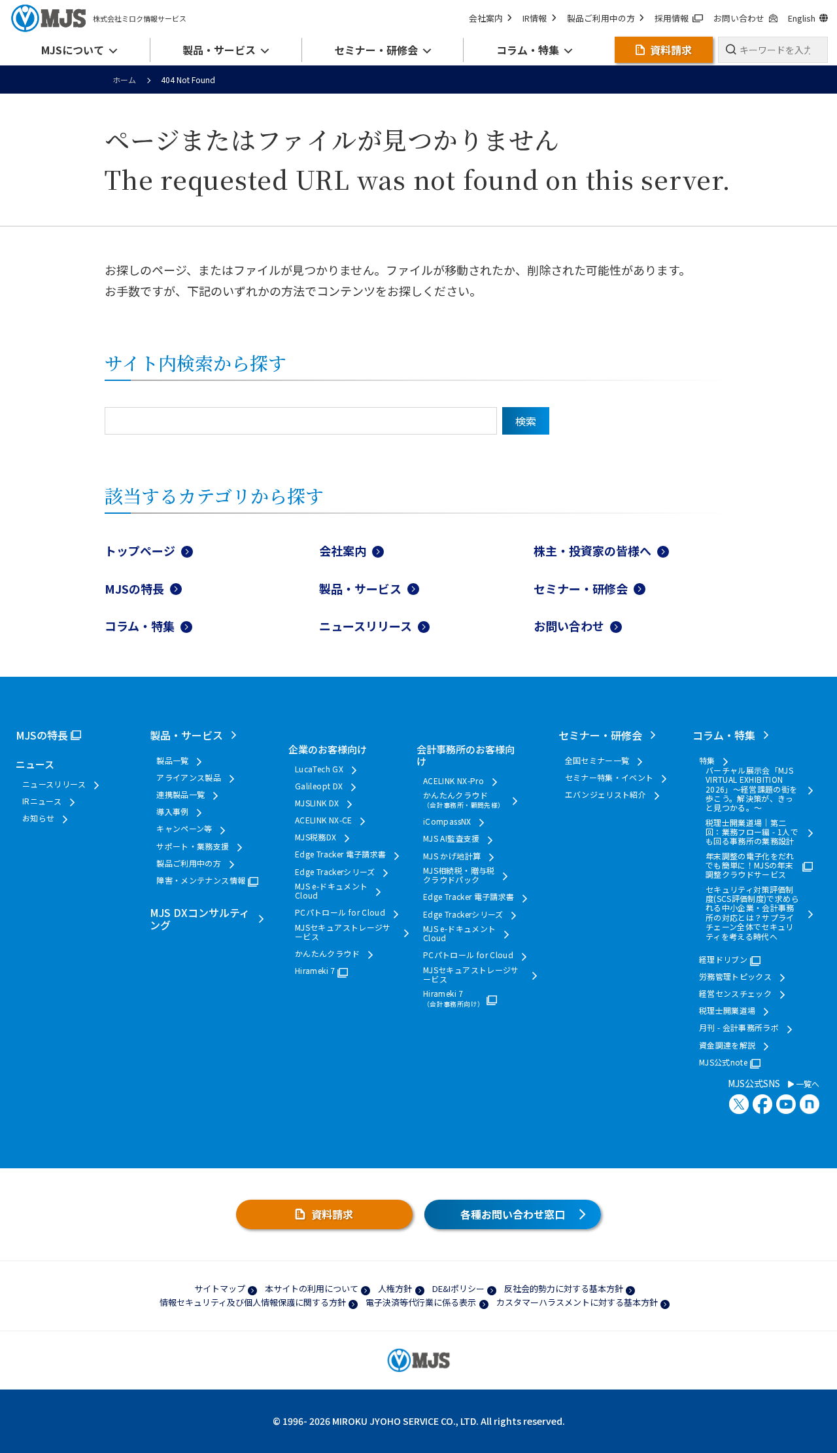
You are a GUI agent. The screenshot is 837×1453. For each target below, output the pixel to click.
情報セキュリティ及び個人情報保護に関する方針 (253, 1302)
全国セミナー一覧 (597, 760)
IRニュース (41, 801)
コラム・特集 (140, 625)
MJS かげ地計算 (452, 856)
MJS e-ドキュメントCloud (331, 891)
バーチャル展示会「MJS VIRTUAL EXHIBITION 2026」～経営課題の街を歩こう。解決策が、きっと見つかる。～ (752, 789)
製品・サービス (360, 588)
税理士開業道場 (727, 1010)
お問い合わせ (738, 18)
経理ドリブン (723, 959)
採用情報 (672, 18)
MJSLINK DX (317, 803)
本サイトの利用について (311, 1288)
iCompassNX (447, 821)
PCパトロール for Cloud (340, 912)
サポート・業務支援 (192, 846)
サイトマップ (219, 1288)
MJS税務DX (316, 837)
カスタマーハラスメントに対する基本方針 (577, 1302)
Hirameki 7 (315, 970)
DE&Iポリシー (458, 1288)
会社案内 (486, 18)
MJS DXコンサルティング (200, 919)
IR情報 (534, 18)
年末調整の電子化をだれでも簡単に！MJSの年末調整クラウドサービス (750, 866)
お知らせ (38, 818)
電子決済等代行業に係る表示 (421, 1302)
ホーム (124, 79)
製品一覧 (172, 760)
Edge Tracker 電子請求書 (340, 854)
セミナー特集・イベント (609, 777)
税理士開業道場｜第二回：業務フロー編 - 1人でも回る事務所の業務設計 (752, 832)
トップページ (140, 550)
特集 (707, 760)
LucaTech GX (319, 769)
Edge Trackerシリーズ (335, 871)
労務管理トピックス (735, 976)
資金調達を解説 (727, 1045)
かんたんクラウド (327, 953)
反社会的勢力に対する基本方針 (563, 1288)
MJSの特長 (134, 588)
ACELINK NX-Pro (453, 780)
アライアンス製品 (188, 777)
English (801, 18)
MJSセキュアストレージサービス (343, 932)
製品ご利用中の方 (601, 18)
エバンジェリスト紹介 (606, 794)
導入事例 (172, 811)
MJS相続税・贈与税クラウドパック (459, 875)
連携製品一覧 (180, 794)
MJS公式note (723, 1062)
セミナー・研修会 (581, 588)
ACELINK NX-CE (323, 820)
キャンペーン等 (184, 828)
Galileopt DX (319, 786)
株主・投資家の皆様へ (592, 550)
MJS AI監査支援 (451, 838)
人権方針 (395, 1288)
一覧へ (806, 1083)
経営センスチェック (735, 993)
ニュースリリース (365, 625)
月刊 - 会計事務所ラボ (739, 1027)
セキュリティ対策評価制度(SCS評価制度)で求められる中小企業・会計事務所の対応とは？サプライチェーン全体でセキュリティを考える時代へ (752, 913)
